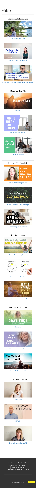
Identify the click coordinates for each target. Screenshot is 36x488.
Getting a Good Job (18, 154)
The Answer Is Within (18, 379)
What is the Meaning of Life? (18, 183)
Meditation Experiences (14, 470)
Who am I (18, 110)
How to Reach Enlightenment (18, 255)
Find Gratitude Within (18, 307)
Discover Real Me (18, 91)
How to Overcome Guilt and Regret (18, 205)
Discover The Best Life (18, 163)
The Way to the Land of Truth (18, 60)
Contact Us (13, 465)
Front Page (22, 465)
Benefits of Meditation (25, 463)
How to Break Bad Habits (18, 132)
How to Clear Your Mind (18, 38)
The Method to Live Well (18, 371)
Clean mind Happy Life (18, 19)
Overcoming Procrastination (18, 227)
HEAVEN (18, 421)
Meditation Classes (18, 467)
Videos (27, 470)
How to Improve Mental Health (18, 299)
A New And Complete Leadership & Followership (18, 82)
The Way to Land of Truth (18, 277)
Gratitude (18, 327)
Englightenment (18, 235)
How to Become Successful (18, 443)
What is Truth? (18, 399)
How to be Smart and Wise (18, 349)
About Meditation (9, 463)
